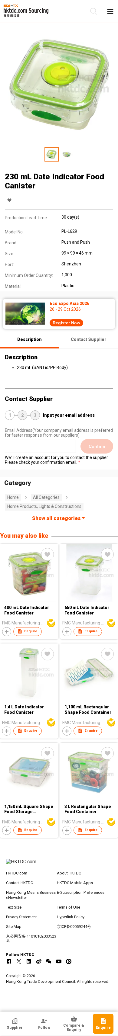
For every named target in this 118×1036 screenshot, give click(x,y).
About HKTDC (69, 873)
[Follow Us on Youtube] (58, 961)
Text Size (13, 907)
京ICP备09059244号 (74, 926)
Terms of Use (68, 907)
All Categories (46, 497)
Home (13, 497)
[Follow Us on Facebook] (8, 961)
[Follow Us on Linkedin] (28, 961)
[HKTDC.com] (59, 865)
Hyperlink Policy (70, 917)
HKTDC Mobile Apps (75, 882)
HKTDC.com (16, 873)
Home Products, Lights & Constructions (44, 506)
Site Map (13, 926)
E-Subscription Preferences (80, 892)
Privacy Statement (21, 917)
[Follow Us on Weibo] (38, 961)
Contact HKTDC (19, 882)
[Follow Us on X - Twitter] (18, 961)
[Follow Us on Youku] (68, 961)
